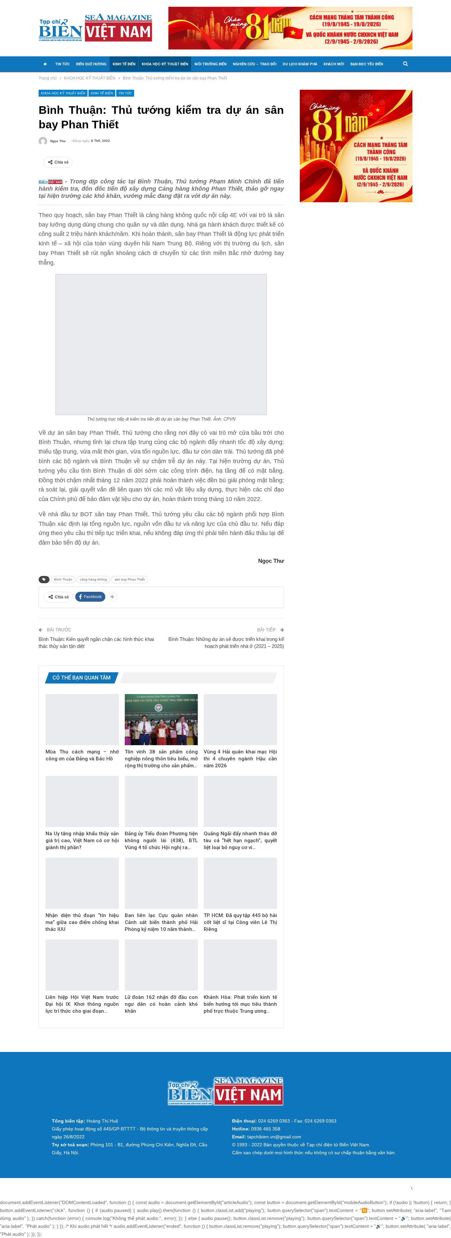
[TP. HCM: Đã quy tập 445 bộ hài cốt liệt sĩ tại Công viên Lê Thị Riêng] (240, 883)
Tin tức (125, 93)
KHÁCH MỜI (334, 64)
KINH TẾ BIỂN (124, 64)
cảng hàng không (93, 579)
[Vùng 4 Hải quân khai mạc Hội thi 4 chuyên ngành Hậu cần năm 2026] (240, 719)
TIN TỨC (62, 64)
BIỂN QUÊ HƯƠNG (91, 64)
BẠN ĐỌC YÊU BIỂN (366, 64)
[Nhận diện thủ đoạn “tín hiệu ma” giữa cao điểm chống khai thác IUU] (82, 883)
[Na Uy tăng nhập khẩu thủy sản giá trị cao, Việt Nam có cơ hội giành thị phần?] (82, 801)
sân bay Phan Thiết (130, 579)
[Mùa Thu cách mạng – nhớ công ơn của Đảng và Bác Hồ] (82, 719)
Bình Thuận (63, 579)
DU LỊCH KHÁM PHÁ (300, 64)
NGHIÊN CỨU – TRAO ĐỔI (254, 64)
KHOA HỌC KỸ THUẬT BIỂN (165, 64)
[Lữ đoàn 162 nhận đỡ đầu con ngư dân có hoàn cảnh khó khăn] (161, 965)
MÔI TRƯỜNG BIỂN (210, 64)
